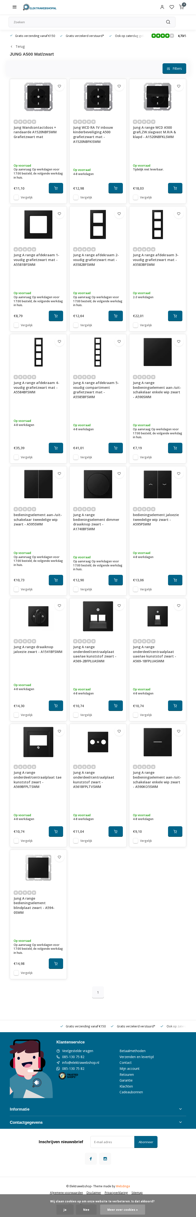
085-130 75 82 (73, 1056)
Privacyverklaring (116, 1192)
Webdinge (123, 1186)
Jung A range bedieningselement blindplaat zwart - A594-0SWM (34, 905)
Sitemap (137, 1192)
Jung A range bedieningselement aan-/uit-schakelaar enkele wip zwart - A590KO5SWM (157, 779)
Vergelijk (27, 197)
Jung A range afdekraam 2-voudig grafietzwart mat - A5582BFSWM (96, 260)
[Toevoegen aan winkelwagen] (56, 188)
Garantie (126, 1080)
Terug (20, 46)
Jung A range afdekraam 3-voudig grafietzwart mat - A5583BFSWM (156, 260)
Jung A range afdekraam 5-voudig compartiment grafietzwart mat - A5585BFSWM (96, 389)
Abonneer (146, 1142)
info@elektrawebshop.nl (80, 1062)
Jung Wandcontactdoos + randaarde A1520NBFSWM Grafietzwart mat (35, 132)
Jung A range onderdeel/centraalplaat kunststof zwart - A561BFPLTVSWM (93, 779)
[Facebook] (91, 1159)
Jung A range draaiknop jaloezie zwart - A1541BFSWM (38, 649)
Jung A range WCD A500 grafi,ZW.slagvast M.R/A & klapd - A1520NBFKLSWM (154, 132)
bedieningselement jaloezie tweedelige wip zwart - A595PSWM (156, 519)
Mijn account (130, 1068)
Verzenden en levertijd (137, 1056)
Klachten (126, 1086)
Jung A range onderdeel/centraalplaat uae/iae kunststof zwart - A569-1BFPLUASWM (154, 654)
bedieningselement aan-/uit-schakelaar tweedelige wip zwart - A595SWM (38, 519)
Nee (86, 1209)
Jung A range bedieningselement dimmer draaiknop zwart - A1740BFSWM (96, 521)
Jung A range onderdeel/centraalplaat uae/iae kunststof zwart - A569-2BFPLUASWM (94, 654)
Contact (126, 1062)
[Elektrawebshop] (39, 7)
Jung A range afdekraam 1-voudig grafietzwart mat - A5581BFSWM (36, 260)
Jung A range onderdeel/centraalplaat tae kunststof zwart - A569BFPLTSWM (37, 779)
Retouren (127, 1074)
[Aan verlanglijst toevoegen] (59, 86)
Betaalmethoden (133, 1050)
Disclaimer (94, 1192)
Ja (65, 1209)
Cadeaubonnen (131, 1092)
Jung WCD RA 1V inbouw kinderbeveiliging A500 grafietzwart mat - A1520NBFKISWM (93, 134)
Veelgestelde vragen (77, 1050)
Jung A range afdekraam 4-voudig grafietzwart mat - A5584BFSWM (36, 387)
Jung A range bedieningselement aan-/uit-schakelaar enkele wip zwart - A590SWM (157, 389)
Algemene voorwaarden (66, 1192)
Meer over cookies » (122, 1209)
